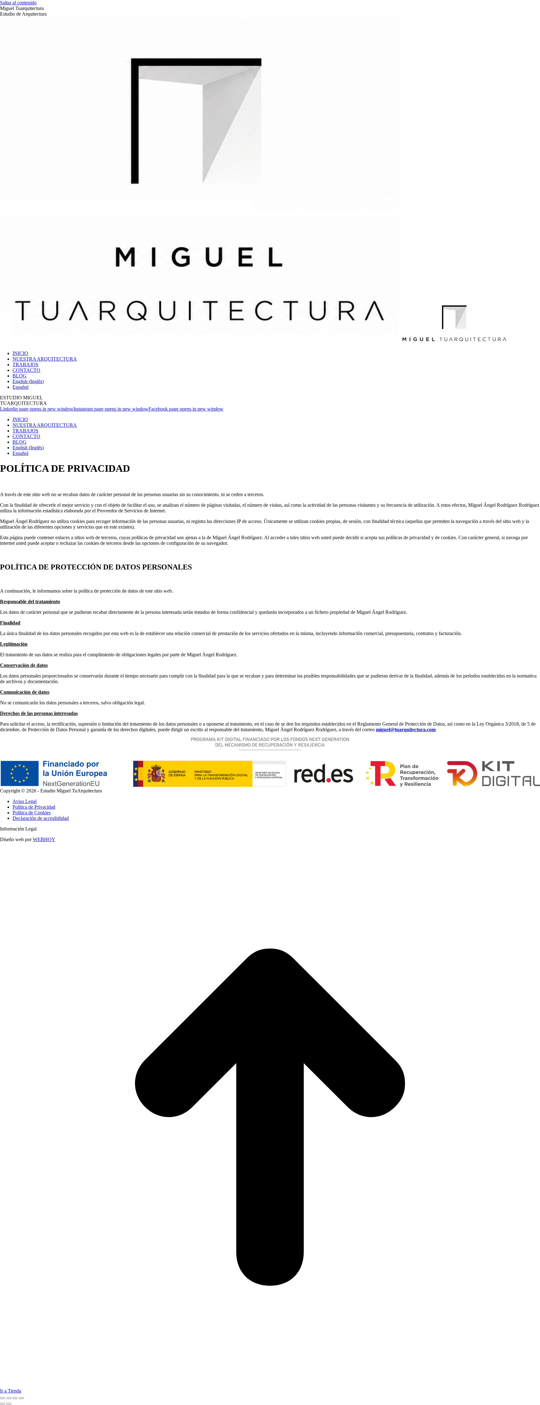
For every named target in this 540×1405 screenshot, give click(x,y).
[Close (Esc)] (2, 1398)
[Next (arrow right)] (8, 1404)
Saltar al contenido (18, 2)
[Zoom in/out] (21, 1398)
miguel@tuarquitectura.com (406, 729)
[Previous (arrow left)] (2, 1404)
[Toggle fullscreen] (15, 1398)
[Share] (8, 1398)
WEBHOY (44, 839)
